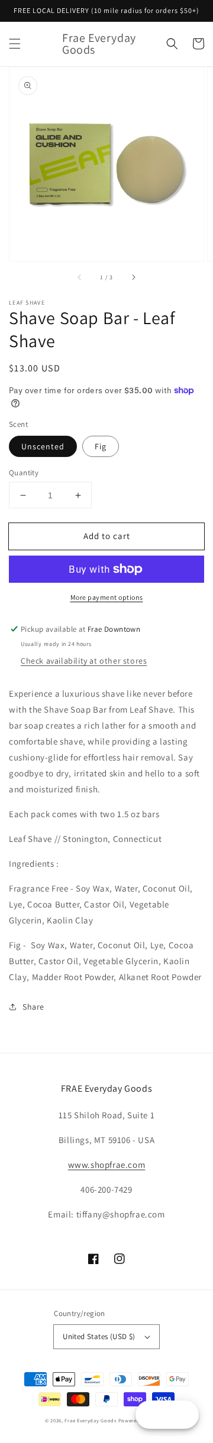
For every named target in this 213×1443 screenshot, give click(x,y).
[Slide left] (80, 277)
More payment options (106, 597)
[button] (15, 44)
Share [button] (33, 1006)
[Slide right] (133, 277)
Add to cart (106, 535)
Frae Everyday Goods (90, 1420)
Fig (100, 446)
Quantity (23, 473)
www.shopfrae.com (107, 1164)
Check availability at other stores (84, 660)
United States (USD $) (99, 1336)
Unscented (42, 446)
